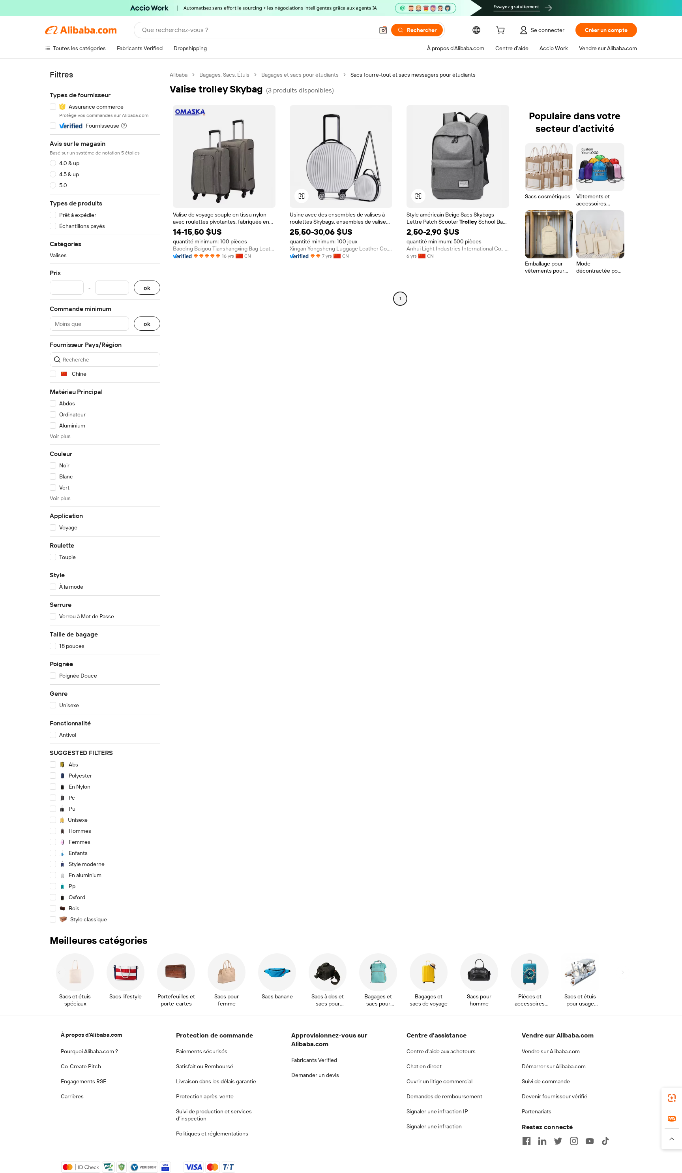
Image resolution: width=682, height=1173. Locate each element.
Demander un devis (315, 1075)
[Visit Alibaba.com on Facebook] (526, 1141)
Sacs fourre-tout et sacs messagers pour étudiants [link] (413, 75)
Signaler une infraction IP (437, 1111)
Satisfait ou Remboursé (204, 1066)
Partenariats (536, 1111)
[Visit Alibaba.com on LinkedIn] (542, 1141)
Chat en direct (424, 1066)
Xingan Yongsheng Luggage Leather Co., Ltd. (341, 248)
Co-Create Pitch (81, 1066)
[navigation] (105, 497)
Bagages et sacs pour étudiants (300, 75)
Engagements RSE (83, 1081)
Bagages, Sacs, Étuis (224, 75)
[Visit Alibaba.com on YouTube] (589, 1141)
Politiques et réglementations (212, 1133)
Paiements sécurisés (201, 1051)
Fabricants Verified (314, 1060)
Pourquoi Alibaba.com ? (89, 1051)
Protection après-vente (205, 1096)
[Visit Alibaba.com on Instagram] (574, 1141)
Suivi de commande (546, 1081)
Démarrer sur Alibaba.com (554, 1066)
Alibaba (178, 75)
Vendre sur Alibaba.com (551, 1051)
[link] (671, 1098)
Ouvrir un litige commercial (439, 1081)
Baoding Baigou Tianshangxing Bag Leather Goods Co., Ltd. (224, 248)
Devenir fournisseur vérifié (554, 1096)
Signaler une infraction (434, 1126)
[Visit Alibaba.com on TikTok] (605, 1141)
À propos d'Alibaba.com (91, 1035)
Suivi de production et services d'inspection (214, 1115)
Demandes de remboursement (444, 1096)
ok (147, 287)
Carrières (72, 1096)
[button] (383, 30)
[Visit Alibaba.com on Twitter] (558, 1141)
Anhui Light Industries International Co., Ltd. (458, 248)
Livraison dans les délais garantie (216, 1081)
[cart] (502, 31)
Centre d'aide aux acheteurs (441, 1051)
